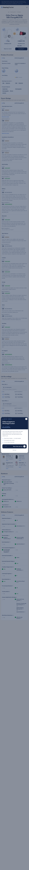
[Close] (26, 419)
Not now (14, 450)
